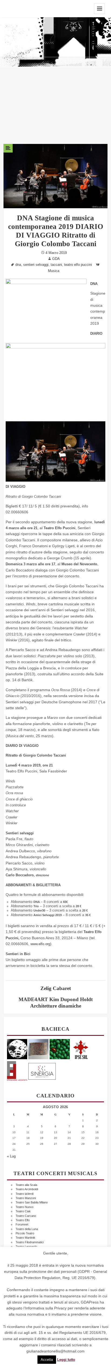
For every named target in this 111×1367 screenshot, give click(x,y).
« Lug (11, 1156)
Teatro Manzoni (26, 1198)
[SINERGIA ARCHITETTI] (42, 1070)
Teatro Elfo (23, 1220)
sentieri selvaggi (35, 265)
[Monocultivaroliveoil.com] (60, 1049)
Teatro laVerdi (24, 1193)
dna (18, 265)
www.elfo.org (40, 944)
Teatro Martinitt (25, 1237)
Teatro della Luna (27, 1229)
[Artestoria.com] (38, 1049)
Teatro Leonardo (26, 1246)
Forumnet (22, 1224)
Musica (53, 271)
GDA (56, 259)
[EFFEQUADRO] (17, 1070)
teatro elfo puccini (78, 265)
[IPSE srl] (81, 1049)
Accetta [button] (47, 1360)
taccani (56, 265)
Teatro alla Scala (26, 1184)
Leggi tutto (66, 1360)
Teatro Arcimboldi (27, 1189)
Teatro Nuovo (24, 1207)
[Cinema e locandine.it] (17, 1049)
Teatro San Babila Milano (32, 1202)
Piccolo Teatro (25, 1233)
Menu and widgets (99, 8)
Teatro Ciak (23, 1211)
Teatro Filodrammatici (30, 1242)
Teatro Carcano (26, 1215)
